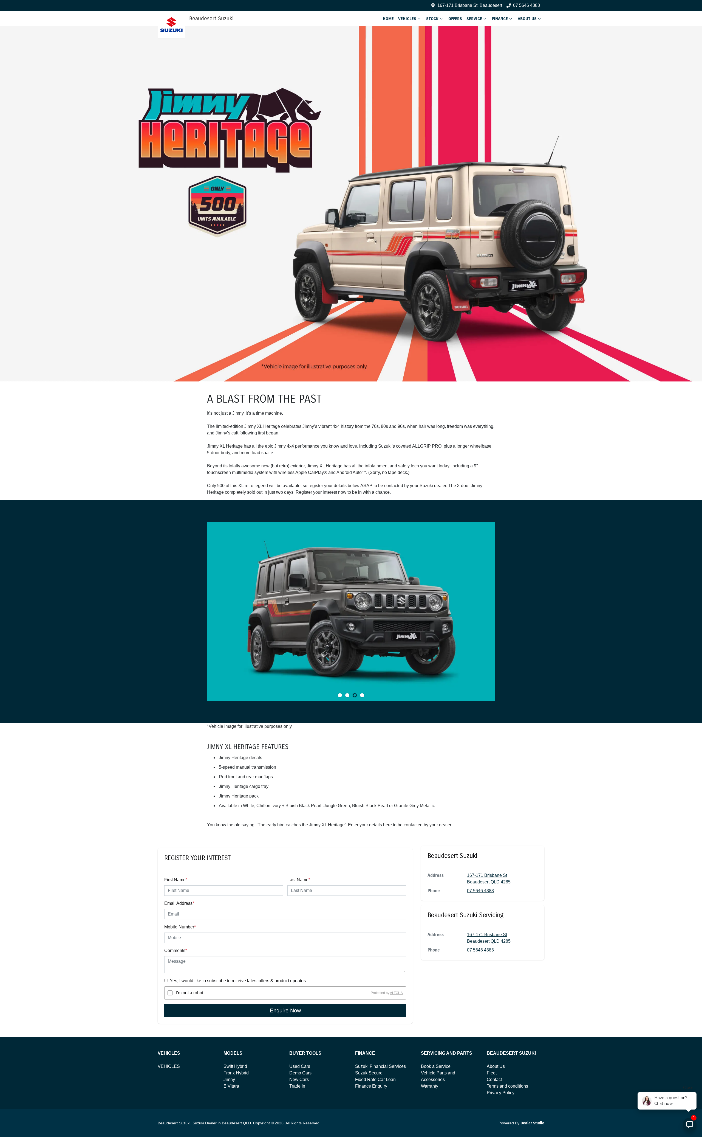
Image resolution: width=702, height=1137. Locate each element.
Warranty (429, 1086)
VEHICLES (169, 1066)
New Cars (299, 1079)
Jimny (229, 1079)
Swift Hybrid (235, 1066)
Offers (455, 18)
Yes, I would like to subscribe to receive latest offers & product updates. (238, 980)
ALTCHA (396, 993)
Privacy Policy (500, 1092)
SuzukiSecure (369, 1073)
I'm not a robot (189, 992)
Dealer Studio (532, 1123)
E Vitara (231, 1086)
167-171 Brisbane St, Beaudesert (469, 5)
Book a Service (436, 1066)
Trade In (297, 1086)
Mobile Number (180, 927)
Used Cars (299, 1066)
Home (388, 18)
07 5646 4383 (526, 5)
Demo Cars (300, 1073)
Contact (494, 1079)
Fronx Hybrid (236, 1073)
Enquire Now (285, 1010)
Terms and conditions (507, 1086)
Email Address (179, 903)
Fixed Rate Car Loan (375, 1079)
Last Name (298, 879)
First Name (175, 879)
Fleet (492, 1073)
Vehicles (407, 18)
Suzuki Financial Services (380, 1066)
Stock (432, 18)
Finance (500, 18)
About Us (527, 18)
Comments (175, 950)
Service (474, 18)
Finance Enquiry (371, 1086)
